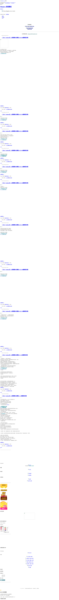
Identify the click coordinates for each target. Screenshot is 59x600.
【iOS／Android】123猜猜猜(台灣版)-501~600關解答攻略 (15, 37)
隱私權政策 (34, 588)
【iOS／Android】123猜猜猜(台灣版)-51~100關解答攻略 (15, 355)
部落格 (3, 17)
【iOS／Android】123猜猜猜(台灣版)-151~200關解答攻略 (15, 269)
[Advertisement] (29, 21)
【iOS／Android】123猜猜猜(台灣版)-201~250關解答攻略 (15, 224)
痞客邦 (6, 107)
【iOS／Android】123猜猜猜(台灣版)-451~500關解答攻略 (15, 114)
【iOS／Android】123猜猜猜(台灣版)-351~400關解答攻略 (15, 150)
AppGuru (8, 404)
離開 (5, 598)
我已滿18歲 (2, 598)
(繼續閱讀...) (2, 122)
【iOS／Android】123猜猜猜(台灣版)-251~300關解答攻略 (15, 182)
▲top (1, 127)
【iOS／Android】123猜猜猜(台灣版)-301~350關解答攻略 (15, 166)
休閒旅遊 (7, 14)
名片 (2, 18)
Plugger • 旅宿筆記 (6, 6)
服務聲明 (38, 588)
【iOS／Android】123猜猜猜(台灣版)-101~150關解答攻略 (15, 311)
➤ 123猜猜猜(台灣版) (9, 109)
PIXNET (23, 588)
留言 (8, 107)
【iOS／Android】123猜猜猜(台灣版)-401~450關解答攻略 (15, 131)
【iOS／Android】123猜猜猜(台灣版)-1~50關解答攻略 (14, 395)
